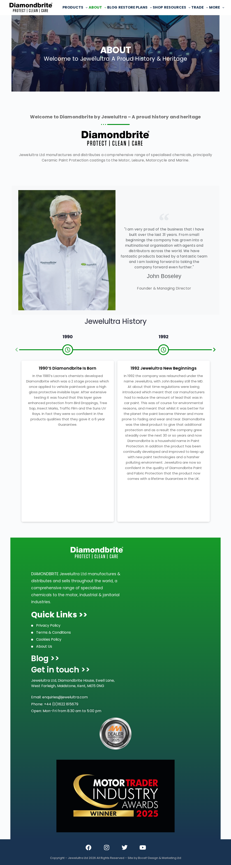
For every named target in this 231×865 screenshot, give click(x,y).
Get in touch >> (60, 669)
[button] (16, 349)
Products (72, 7)
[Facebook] (88, 847)
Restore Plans (133, 7)
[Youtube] (142, 847)
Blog (112, 7)
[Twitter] (124, 847)
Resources (175, 7)
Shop (158, 7)
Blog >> (45, 658)
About (95, 7)
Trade (197, 7)
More (214, 7)
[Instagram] (106, 847)
